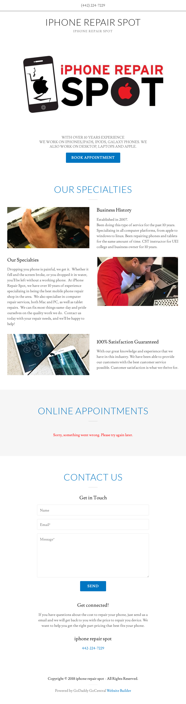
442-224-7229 (93, 648)
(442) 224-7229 (93, 5)
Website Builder (119, 690)
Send (93, 586)
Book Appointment (93, 157)
